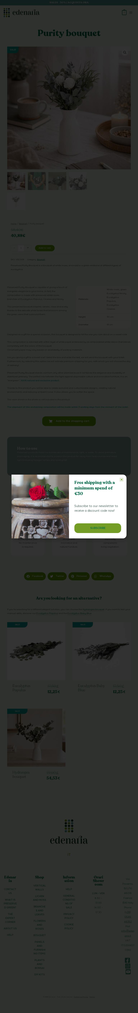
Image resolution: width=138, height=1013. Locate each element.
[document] (69, 506)
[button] (121, 479)
